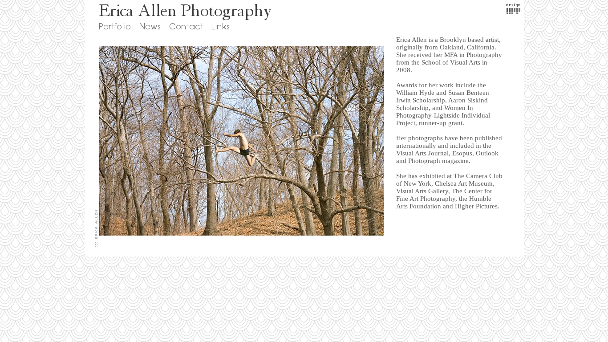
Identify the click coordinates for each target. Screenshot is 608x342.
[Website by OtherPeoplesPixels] (513, 12)
